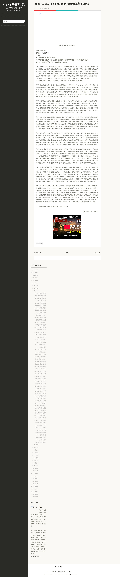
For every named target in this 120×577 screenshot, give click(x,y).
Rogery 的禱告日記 (14, 4)
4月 (35, 458)
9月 (35, 445)
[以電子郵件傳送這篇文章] (37, 243)
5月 (35, 455)
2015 (34, 481)
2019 (34, 471)
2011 (34, 491)
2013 (34, 486)
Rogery (42, 507)
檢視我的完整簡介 (36, 556)
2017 (34, 476)
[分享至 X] (40, 243)
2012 (34, 489)
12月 (35, 285)
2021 (34, 283)
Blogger (71, 571)
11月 (35, 288)
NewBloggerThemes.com (72, 574)
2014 (34, 484)
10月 (35, 290)
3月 (35, 460)
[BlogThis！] (38, 243)
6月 (35, 452)
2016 (34, 478)
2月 (35, 463)
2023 (34, 278)
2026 (34, 270)
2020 (34, 468)
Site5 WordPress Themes (52, 574)
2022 (34, 280)
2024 (34, 275)
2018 (34, 473)
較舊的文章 (97, 252)
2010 (34, 494)
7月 (35, 450)
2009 (34, 497)
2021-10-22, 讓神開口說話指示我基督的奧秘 (62, 4)
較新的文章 (37, 252)
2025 (34, 272)
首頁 (67, 252)
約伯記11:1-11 (45, 53)
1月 (35, 465)
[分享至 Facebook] (42, 243)
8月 (35, 447)
